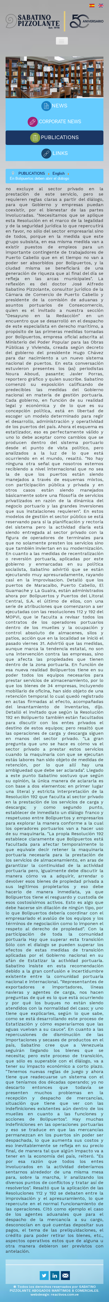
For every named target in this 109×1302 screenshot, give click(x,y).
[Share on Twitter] (44, 1275)
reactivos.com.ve (65, 1294)
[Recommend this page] (65, 1275)
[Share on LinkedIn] (54, 1275)
